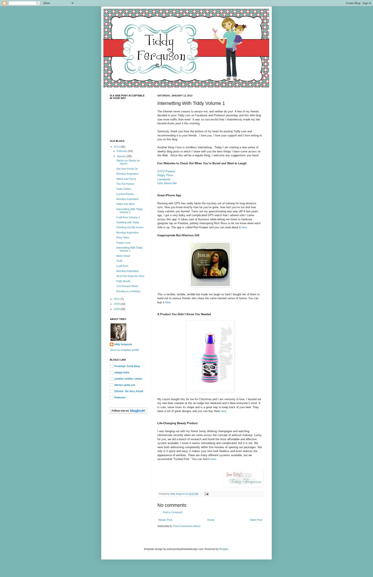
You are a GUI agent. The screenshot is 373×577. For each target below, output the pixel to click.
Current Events (125, 194)
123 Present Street (127, 286)
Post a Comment (172, 512)
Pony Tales (122, 237)
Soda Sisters (123, 188)
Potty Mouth (123, 281)
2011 (117, 298)
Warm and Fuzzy (126, 179)
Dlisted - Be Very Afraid (128, 391)
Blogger (223, 549)
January (122, 156)
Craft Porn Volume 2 (128, 217)
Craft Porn (122, 266)
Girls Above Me (167, 183)
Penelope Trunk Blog (127, 366)
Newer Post (165, 519)
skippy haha (121, 372)
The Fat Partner (125, 183)
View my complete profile (124, 350)
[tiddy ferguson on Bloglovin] (128, 412)
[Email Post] (206, 493)
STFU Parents (166, 171)
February (122, 151)
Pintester (120, 397)
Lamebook (163, 179)
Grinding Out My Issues (130, 227)
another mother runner (128, 378)
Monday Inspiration (127, 173)
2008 (117, 309)
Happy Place (165, 175)
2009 (117, 303)
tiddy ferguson (123, 344)
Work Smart (123, 255)
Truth (119, 260)
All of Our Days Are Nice (130, 276)
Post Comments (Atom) (186, 526)
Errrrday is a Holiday (128, 291)
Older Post (256, 519)
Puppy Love (123, 242)
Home (211, 519)
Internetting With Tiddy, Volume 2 (129, 211)
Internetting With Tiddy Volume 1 (129, 249)
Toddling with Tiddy (127, 222)
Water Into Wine (125, 204)
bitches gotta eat (124, 385)
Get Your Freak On (127, 168)
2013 (117, 146)
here (244, 227)
